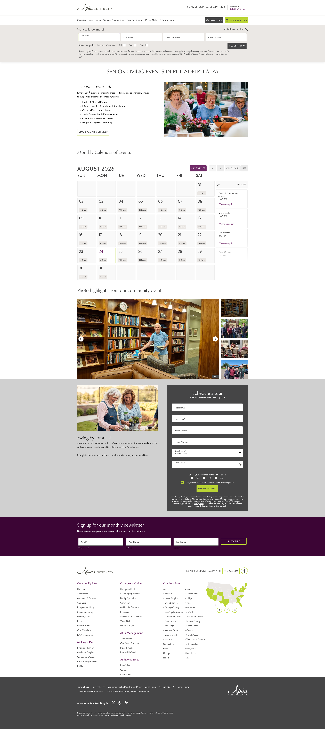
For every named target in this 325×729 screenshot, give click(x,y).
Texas (187, 657)
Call (120, 45)
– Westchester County (195, 639)
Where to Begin (127, 625)
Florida (166, 648)
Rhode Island (190, 653)
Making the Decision (129, 607)
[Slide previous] (81, 339)
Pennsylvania (190, 648)
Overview (81, 589)
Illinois (166, 657)
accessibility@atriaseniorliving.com (117, 715)
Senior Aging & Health (130, 593)
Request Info (237, 45)
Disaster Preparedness (87, 661)
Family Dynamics (128, 598)
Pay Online (125, 665)
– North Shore (191, 625)
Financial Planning (85, 647)
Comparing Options (86, 657)
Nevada (188, 602)
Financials (124, 612)
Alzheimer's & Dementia (131, 616)
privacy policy (148, 53)
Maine (187, 589)
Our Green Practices (129, 643)
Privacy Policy (204, 53)
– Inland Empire (170, 598)
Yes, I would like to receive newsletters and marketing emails (210, 482)
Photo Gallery (83, 625)
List (244, 168)
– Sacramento (169, 621)
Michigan (189, 598)
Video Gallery (126, 621)
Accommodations (181, 686)
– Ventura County (171, 630)
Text (131, 45)
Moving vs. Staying (85, 652)
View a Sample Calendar (93, 132)
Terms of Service (220, 53)
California (167, 593)
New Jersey (190, 607)
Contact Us (125, 674)
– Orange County (171, 607)
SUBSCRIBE (234, 541)
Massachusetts (191, 593)
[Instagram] (227, 610)
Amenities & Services (86, 598)
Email (142, 45)
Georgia (166, 653)
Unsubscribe (150, 686)
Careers (123, 670)
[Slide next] (215, 339)
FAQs (80, 666)
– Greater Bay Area (172, 616)
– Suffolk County (192, 634)
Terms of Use (83, 686)
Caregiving (125, 602)
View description (226, 204)
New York (189, 612)
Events (80, 621)
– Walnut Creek (170, 634)
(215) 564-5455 (237, 9)
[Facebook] (244, 571)
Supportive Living (85, 612)
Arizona (166, 589)
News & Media (126, 647)
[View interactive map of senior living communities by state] (227, 594)
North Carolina (191, 644)
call (209, 477)
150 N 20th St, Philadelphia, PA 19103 (205, 7)
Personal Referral (128, 652)
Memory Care (83, 616)
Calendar (232, 168)
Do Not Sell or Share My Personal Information (128, 691)
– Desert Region (170, 602)
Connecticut (168, 644)
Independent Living (85, 607)
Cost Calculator (84, 630)
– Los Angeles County (173, 612)
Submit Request (207, 488)
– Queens (189, 630)
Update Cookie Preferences (90, 691)
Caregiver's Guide (128, 589)
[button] (246, 29)
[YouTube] (234, 610)
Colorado (167, 639)
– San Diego (168, 625)
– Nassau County (192, 621)
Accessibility (164, 686)
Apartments (82, 593)
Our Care (81, 602)
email (222, 477)
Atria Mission (126, 638)
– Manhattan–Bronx (194, 616)
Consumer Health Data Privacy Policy (125, 686)
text (197, 477)
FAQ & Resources (85, 634)
